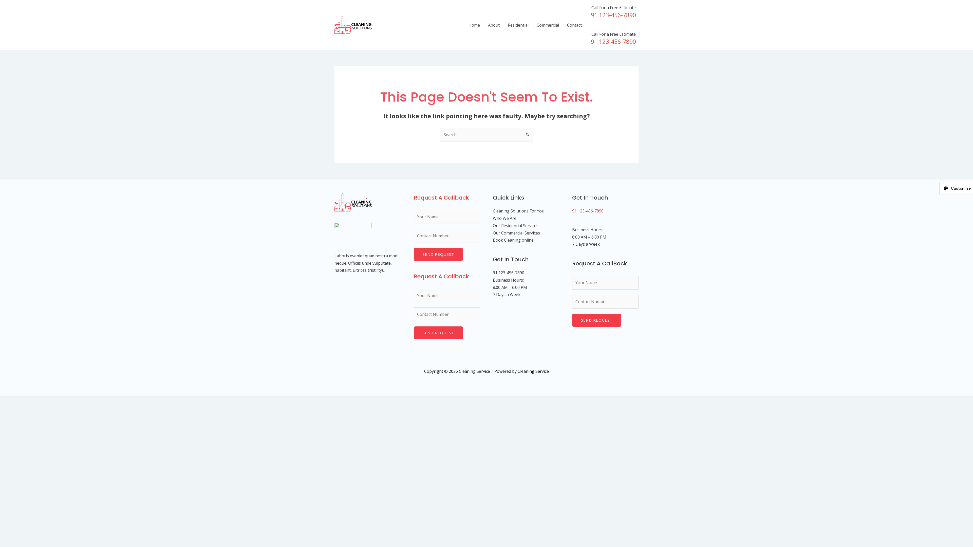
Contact (574, 25)
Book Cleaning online (513, 240)
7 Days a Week (586, 244)
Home (474, 25)
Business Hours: (587, 229)
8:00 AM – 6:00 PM (589, 237)
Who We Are (504, 218)
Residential (518, 25)
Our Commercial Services (516, 233)
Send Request (438, 254)
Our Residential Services (515, 225)
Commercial (548, 25)
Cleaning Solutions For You (518, 211)
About (494, 25)
